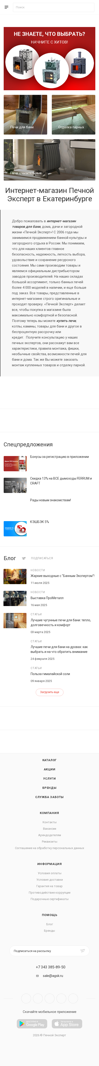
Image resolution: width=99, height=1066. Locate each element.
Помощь (49, 915)
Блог (49, 924)
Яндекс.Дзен (73, 998)
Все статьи (94, 558)
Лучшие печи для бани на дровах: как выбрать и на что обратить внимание (59, 649)
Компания (49, 813)
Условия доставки (49, 879)
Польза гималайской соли (50, 674)
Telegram (38, 998)
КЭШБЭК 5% (39, 522)
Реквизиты (49, 841)
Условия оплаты (49, 873)
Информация (49, 864)
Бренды (49, 788)
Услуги (49, 778)
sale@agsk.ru (53, 976)
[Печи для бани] (25, 115)
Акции (49, 769)
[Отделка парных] (73, 115)
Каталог (49, 760)
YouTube (50, 998)
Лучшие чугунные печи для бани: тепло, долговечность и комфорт (61, 622)
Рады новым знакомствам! (50, 500)
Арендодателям (49, 835)
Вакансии (49, 828)
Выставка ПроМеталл (47, 598)
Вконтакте (26, 998)
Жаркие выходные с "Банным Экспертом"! (62, 576)
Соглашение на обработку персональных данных (49, 848)
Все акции (94, 444)
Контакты (50, 822)
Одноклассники (61, 998)
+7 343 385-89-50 (50, 967)
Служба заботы (49, 797)
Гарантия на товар (49, 886)
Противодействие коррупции (49, 892)
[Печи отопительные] (49, 159)
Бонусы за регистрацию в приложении (59, 457)
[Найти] (88, 7)
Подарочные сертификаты (50, 899)
